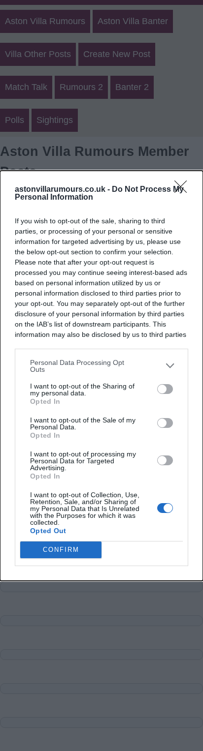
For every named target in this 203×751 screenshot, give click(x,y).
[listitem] (101, 366)
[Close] (183, 189)
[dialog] (101, 376)
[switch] (165, 389)
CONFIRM (61, 549)
